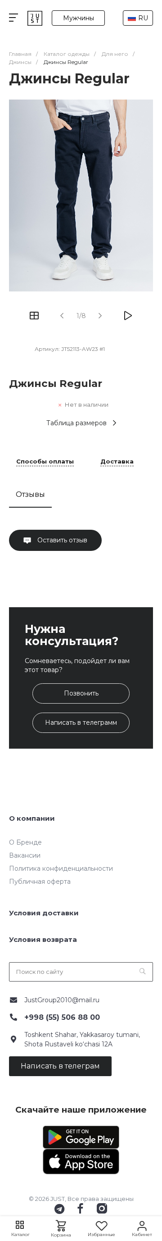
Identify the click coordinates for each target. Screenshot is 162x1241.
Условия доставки (44, 913)
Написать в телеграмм (81, 722)
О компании (32, 818)
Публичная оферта (40, 881)
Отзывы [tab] (30, 494)
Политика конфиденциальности (61, 868)
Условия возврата (43, 939)
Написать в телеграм (60, 1066)
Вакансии (24, 855)
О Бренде (25, 842)
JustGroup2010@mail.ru (61, 1000)
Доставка (117, 462)
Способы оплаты (45, 462)
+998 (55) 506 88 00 (62, 1017)
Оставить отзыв (61, 540)
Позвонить (81, 693)
